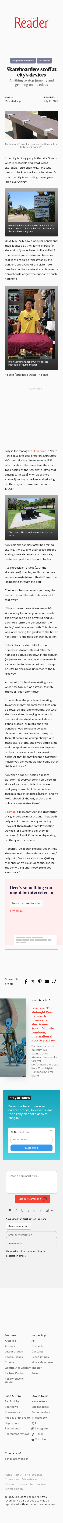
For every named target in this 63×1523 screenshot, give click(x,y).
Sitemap (10, 1484)
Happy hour (12, 1423)
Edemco (10, 812)
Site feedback (40, 1407)
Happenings (39, 1335)
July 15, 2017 (51, 101)
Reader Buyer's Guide (14, 1380)
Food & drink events (18, 1417)
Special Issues (14, 1357)
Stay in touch (39, 1396)
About (18, 1474)
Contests (37, 1351)
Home (8, 1474)
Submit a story (40, 1412)
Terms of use (38, 1484)
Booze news (12, 1412)
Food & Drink (13, 1396)
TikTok (38, 1434)
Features (10, 1335)
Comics (9, 1362)
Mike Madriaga (13, 101)
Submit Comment (30, 1199)
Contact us (12, 1479)
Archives (10, 1341)
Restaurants (12, 1428)
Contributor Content (18, 1368)
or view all (16, 911)
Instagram (41, 1428)
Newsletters (39, 1401)
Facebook (40, 1417)
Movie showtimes (42, 1362)
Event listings (40, 1357)
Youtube (40, 1439)
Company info (13, 1453)
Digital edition (14, 1489)
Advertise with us (33, 1479)
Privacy (22, 1484)
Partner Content (15, 1373)
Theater (36, 1368)
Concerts (37, 1346)
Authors (10, 1346)
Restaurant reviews (17, 1434)
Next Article (39, 1000)
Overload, (40, 451)
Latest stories (14, 1351)
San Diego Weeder (16, 1459)
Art (33, 1341)
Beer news (11, 1407)
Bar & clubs (12, 1401)
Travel (35, 1373)
